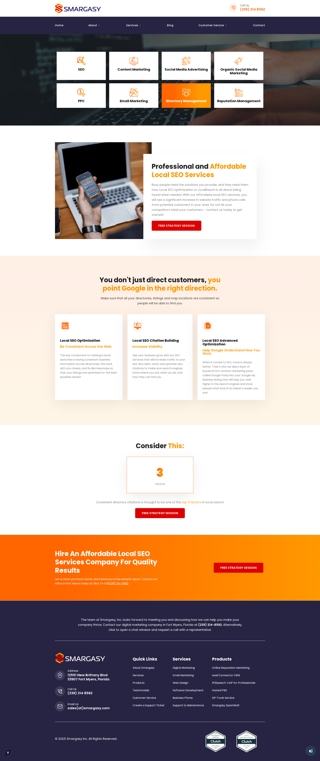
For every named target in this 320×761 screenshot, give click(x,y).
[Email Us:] (60, 706)
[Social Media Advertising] (186, 61)
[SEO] (81, 61)
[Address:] (60, 675)
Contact (259, 25)
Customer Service (211, 25)
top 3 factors (191, 502)
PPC (81, 101)
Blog (170, 25)
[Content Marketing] (134, 61)
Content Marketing (134, 69)
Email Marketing (134, 101)
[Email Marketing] (134, 92)
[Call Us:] (60, 691)
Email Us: (73, 704)
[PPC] (81, 92)
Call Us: (72, 689)
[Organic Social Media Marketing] (239, 61)
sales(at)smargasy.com (89, 708)
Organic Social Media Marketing (238, 71)
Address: (73, 671)
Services (132, 25)
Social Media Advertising (186, 69)
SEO (81, 69)
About (92, 25)
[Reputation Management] (239, 92)
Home (59, 25)
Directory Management (186, 101)
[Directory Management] (186, 92)
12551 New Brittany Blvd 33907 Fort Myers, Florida (88, 677)
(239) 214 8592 (252, 9)
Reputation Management (238, 101)
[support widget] (310, 751)
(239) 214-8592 (118, 583)
